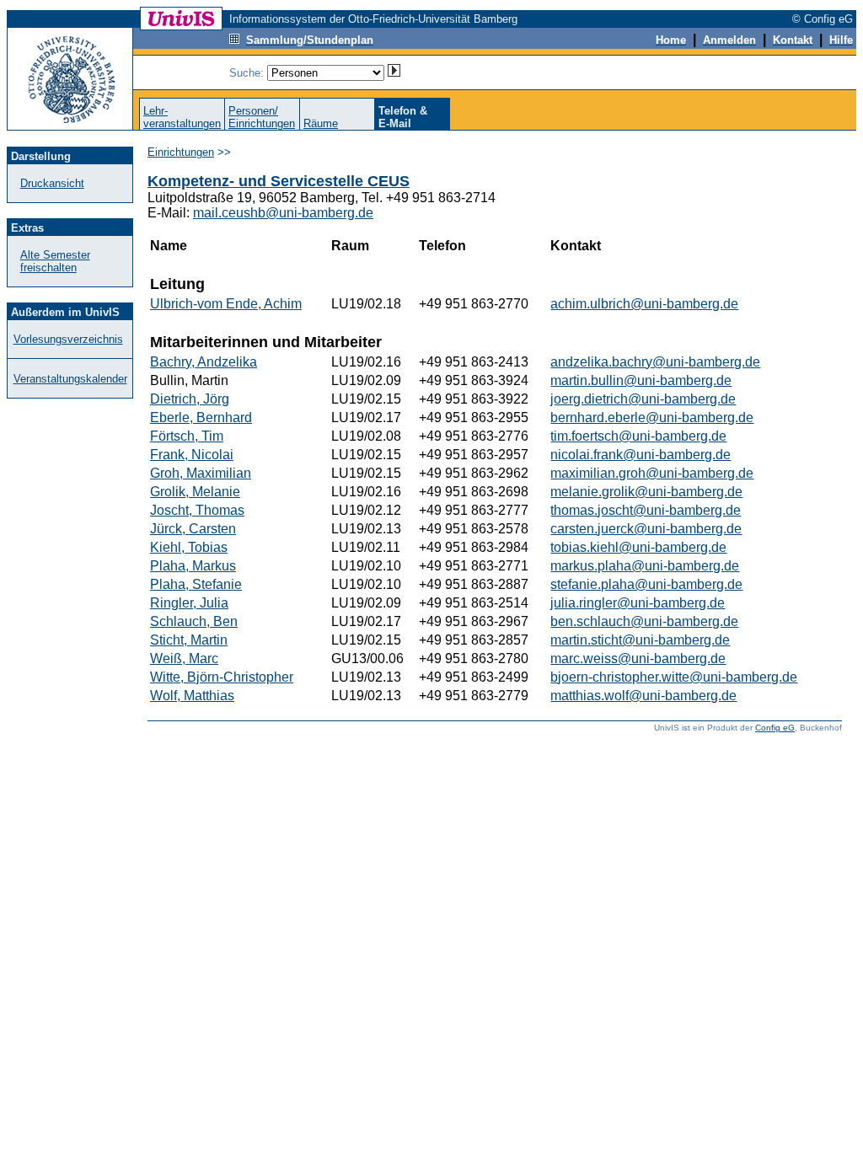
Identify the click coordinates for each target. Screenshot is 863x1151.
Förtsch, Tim (186, 436)
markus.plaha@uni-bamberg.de (644, 566)
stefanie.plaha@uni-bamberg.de (646, 584)
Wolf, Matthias (192, 695)
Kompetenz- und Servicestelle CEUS (278, 181)
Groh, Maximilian (200, 473)
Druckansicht (52, 183)
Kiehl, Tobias (189, 547)
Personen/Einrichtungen (261, 117)
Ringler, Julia (189, 603)
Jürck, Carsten (193, 529)
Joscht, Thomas (197, 510)
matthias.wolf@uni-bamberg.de (643, 695)
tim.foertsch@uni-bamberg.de (638, 436)
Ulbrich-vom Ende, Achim (226, 304)
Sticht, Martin (189, 640)
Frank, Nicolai (191, 454)
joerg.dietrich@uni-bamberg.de (643, 399)
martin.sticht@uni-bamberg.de (640, 640)
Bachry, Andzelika (203, 362)
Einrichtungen (180, 152)
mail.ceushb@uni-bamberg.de (283, 213)
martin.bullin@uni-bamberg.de (641, 380)
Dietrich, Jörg (189, 399)
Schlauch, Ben (194, 621)
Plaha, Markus (193, 566)
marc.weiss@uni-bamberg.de (638, 658)
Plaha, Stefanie (196, 584)
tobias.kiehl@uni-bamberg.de (638, 547)
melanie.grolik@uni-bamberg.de (646, 491)
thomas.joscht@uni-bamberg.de (645, 510)
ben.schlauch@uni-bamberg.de (644, 621)
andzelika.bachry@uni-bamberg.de (655, 362)
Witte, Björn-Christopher (221, 677)
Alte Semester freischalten (55, 261)
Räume (320, 123)
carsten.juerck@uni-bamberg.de (646, 529)
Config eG (775, 727)
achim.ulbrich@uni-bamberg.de (644, 304)
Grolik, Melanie (195, 491)
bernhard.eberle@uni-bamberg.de (651, 417)
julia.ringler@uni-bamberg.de (637, 603)
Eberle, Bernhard (201, 417)
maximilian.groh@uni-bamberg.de (651, 473)
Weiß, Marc (184, 658)
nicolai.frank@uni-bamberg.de (640, 454)
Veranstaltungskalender (70, 378)
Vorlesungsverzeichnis (68, 339)
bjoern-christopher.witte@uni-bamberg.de (673, 677)
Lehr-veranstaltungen (182, 117)
